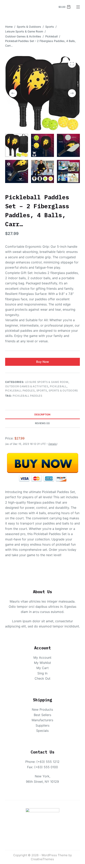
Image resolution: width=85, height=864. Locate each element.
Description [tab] (42, 414)
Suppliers (42, 725)
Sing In (42, 673)
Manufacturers (42, 720)
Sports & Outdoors (63, 390)
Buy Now (42, 362)
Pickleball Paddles (20, 390)
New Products (42, 709)
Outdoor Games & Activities (26, 386)
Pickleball (58, 386)
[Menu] (78, 7)
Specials (42, 731)
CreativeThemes (42, 859)
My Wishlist (42, 663)
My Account (42, 657)
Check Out (42, 678)
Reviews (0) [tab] (42, 423)
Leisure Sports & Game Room (46, 382)
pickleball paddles (27, 395)
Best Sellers (42, 715)
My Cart (42, 668)
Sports (41, 390)
